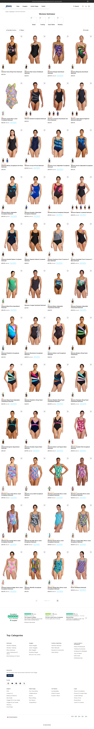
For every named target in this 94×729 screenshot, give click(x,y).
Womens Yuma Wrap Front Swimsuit (11, 71)
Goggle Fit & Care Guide (13, 700)
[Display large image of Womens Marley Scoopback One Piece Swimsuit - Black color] (3, 160)
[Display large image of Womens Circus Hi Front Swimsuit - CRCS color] (26, 160)
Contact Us (10, 693)
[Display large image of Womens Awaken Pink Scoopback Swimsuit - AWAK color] (72, 441)
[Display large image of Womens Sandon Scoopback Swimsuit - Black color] (26, 113)
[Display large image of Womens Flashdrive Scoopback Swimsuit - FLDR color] (3, 347)
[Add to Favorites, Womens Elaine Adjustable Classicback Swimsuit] (67, 271)
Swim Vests (77, 655)
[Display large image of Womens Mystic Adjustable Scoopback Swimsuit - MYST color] (3, 207)
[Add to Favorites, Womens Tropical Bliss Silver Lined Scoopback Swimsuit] (91, 505)
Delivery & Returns (12, 695)
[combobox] (11, 30)
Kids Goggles (32, 650)
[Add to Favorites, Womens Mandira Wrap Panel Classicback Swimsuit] (67, 364)
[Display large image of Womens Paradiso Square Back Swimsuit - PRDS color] (26, 441)
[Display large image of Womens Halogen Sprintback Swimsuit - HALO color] (49, 66)
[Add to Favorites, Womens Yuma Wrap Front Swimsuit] (21, 36)
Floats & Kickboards (79, 646)
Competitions (32, 702)
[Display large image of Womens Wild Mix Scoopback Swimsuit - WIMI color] (26, 582)
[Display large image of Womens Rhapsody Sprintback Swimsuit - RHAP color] (72, 66)
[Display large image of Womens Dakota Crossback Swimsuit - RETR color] (85, 207)
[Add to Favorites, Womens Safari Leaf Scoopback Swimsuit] (67, 318)
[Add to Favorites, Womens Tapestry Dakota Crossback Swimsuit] (44, 224)
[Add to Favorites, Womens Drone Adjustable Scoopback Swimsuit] (91, 130)
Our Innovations (33, 691)
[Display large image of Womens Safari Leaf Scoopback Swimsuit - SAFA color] (49, 347)
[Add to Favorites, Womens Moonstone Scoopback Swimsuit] (44, 318)
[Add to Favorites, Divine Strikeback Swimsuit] (91, 552)
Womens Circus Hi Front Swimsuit (34, 165)
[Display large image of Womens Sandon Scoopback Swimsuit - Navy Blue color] (30, 113)
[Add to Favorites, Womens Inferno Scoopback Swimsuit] (67, 177)
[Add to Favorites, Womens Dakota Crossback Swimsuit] (91, 177)
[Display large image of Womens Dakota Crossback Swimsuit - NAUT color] (81, 207)
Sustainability (55, 691)
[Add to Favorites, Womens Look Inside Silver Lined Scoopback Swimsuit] (67, 458)
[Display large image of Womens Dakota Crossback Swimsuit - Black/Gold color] (77, 207)
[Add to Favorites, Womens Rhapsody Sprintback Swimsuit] (91, 36)
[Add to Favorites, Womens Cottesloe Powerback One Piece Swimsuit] (67, 83)
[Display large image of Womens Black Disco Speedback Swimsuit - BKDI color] (3, 301)
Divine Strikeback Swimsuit (78, 587)
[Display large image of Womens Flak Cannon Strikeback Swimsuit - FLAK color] (26, 66)
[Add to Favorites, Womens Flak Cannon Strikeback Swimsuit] (44, 36)
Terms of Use (77, 698)
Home (7, 11)
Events (31, 695)
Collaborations (33, 693)
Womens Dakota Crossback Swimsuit (81, 212)
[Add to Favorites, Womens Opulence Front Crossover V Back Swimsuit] (67, 224)
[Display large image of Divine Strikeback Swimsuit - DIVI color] (72, 582)
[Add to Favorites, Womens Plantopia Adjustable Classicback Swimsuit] (91, 271)
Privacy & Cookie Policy (80, 693)
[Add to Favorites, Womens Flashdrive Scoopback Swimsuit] (21, 318)
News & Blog (32, 698)
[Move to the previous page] (36, 600)
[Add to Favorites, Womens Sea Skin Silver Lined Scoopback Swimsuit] (44, 505)
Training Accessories (79, 649)
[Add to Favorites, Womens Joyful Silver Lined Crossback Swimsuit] (21, 83)
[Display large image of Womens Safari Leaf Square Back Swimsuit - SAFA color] (49, 441)
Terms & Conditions (79, 691)
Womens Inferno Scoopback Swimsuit (58, 212)
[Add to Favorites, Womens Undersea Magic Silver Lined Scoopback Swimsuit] (21, 552)
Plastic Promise (55, 693)
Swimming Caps (78, 658)
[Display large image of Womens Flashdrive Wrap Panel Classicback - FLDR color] (26, 394)
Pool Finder (10, 707)
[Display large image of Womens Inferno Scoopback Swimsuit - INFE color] (49, 207)
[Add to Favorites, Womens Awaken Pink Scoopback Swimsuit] (91, 411)
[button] (87, 1)
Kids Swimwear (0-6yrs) (13, 656)
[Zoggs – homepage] (8, 6)
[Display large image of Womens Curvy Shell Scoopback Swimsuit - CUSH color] (26, 488)
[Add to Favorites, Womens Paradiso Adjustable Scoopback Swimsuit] (44, 177)
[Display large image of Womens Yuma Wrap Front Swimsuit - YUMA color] (3, 66)
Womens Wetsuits (56, 645)
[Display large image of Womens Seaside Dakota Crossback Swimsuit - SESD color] (3, 254)
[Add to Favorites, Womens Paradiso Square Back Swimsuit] (44, 411)
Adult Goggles (33, 645)
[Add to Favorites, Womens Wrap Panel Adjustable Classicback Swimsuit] (21, 364)
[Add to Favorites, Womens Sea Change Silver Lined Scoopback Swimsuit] (21, 505)
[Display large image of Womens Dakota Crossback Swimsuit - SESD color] (89, 207)
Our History (32, 700)
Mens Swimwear (11, 650)
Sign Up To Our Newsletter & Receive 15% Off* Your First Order (47, 1)
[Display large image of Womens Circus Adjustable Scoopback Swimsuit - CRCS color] (49, 160)
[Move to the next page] (57, 600)
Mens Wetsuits (55, 647)
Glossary (9, 704)
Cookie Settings (78, 695)
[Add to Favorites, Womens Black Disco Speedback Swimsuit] (21, 271)
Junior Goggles (33, 647)
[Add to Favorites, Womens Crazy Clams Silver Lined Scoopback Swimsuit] (21, 458)
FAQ (8, 691)
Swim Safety (54, 652)
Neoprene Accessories (57, 650)
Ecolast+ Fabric (55, 695)
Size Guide (9, 698)
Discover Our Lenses (34, 654)
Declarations (77, 700)
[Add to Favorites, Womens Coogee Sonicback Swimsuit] (44, 271)
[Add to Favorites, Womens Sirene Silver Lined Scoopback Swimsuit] (67, 505)
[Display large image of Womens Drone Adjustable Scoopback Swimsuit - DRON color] (72, 160)
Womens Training (11, 647)
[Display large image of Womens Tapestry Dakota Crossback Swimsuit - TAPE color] (26, 254)
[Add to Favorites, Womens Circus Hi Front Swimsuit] (44, 130)
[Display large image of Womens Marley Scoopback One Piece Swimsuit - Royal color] (7, 160)
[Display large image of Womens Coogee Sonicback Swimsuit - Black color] (26, 301)
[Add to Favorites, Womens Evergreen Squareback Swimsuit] (21, 411)
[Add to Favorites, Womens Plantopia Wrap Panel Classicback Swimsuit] (91, 364)
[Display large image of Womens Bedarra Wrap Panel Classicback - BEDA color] (72, 347)
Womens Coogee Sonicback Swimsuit (35, 305)
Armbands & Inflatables (80, 651)
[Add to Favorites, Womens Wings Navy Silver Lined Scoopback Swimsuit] (67, 552)
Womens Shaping (11, 645)
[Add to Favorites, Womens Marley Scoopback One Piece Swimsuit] (21, 130)
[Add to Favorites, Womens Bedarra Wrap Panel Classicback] (91, 318)
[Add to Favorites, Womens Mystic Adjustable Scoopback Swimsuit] (21, 177)
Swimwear (12, 11)
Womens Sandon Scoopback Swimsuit (35, 118)
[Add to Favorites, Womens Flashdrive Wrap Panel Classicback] (44, 364)
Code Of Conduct (79, 702)
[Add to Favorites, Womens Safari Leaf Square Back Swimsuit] (67, 411)
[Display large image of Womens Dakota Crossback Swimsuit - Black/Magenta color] (72, 207)
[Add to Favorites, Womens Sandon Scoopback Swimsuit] (44, 83)
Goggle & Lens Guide (12, 702)
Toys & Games (78, 653)
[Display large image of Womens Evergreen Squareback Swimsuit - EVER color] (3, 441)
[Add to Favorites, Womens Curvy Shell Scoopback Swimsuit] (44, 458)
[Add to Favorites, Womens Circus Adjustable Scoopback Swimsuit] (67, 130)
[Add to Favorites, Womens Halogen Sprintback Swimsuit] (67, 36)
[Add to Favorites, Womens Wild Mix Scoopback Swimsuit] (44, 552)
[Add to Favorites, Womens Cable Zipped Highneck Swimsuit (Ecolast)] (91, 83)
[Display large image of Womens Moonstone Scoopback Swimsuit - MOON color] (26, 347)
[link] (8, 683)
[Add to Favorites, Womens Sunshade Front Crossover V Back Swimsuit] (91, 224)
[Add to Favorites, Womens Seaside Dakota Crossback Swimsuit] (21, 224)
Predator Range (33, 652)
